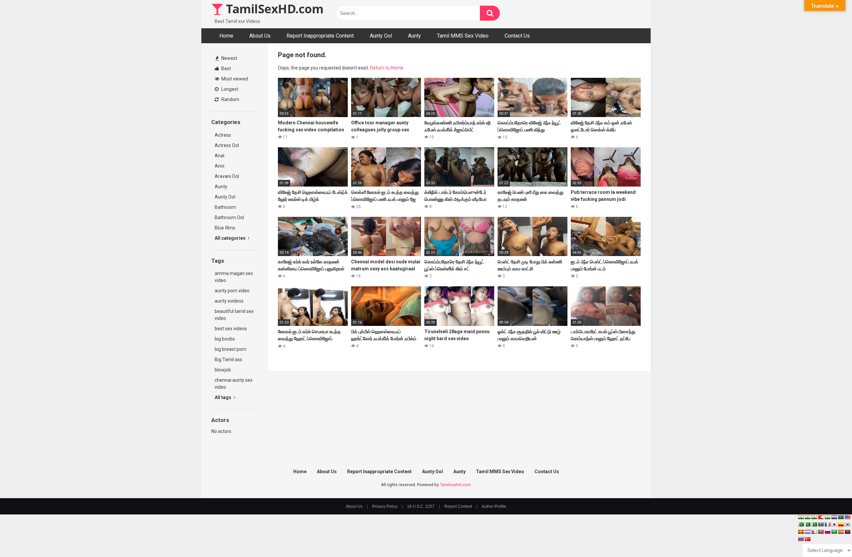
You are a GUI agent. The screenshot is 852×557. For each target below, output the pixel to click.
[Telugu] (847, 531)
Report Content (458, 506)
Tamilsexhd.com (455, 484)
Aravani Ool (227, 176)
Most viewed (234, 78)
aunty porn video (232, 290)
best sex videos (231, 328)
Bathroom (225, 207)
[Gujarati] (801, 517)
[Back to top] (830, 537)
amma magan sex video (234, 277)
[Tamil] (814, 517)
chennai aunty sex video (234, 383)
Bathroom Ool (229, 217)
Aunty (414, 36)
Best (225, 68)
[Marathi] (821, 517)
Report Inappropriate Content (320, 36)
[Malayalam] (807, 517)
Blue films (225, 227)
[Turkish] (807, 539)
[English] (847, 517)
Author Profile (494, 506)
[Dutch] (834, 517)
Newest (228, 58)
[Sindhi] (801, 524)
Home (226, 36)
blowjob (223, 369)
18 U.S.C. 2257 (421, 506)
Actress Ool (227, 145)
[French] (827, 524)
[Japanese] (834, 524)
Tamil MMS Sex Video (463, 36)
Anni (219, 166)
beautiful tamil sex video (234, 315)
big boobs (225, 339)
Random (229, 99)
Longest (229, 89)
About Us (260, 36)
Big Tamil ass (228, 359)
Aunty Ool (381, 36)
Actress (223, 135)
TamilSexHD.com (273, 9)
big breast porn (230, 349)
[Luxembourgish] (807, 531)
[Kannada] (841, 524)
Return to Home (386, 67)
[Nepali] (814, 531)
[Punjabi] (807, 524)
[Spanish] (841, 531)
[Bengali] (841, 517)
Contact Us (517, 36)
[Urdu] (814, 524)
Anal (219, 155)
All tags (223, 397)
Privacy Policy (384, 506)
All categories (231, 238)
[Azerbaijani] (821, 524)
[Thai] (801, 539)
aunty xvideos (229, 301)
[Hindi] (827, 517)
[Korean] (847, 524)
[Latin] (801, 531)
